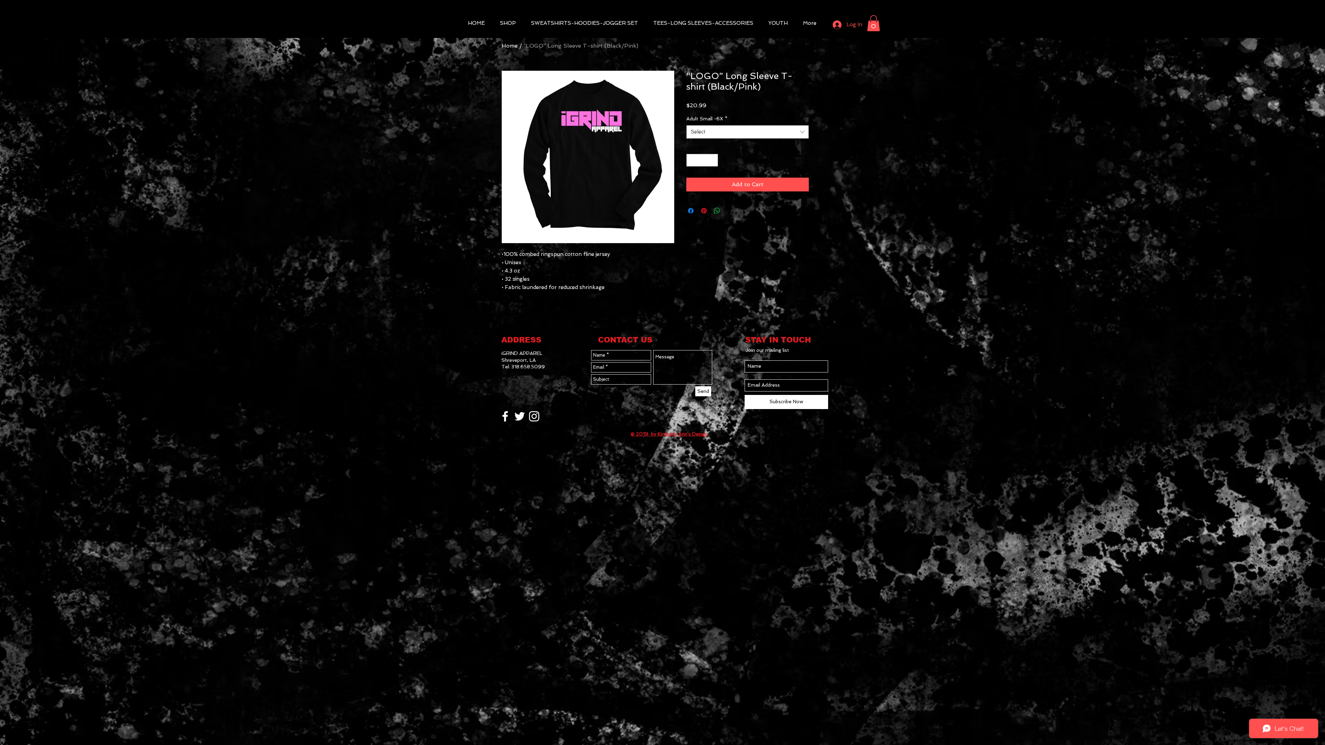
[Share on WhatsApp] (717, 211)
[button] (873, 23)
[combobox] (747, 132)
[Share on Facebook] (691, 211)
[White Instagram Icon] (534, 416)
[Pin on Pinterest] (704, 211)
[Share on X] (730, 211)
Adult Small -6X (706, 118)
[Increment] (712, 160)
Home (510, 45)
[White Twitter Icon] (520, 416)
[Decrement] (691, 160)
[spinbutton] (702, 160)
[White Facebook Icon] (505, 416)
